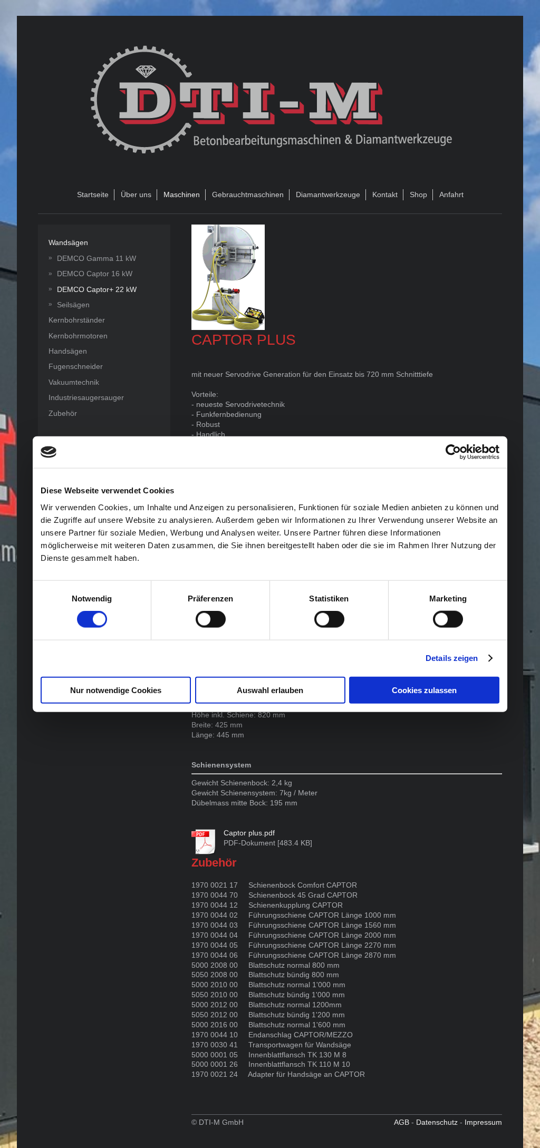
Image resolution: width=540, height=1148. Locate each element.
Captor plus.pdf (249, 833)
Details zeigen (452, 658)
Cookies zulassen (424, 689)
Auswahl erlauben (270, 689)
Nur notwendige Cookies (115, 689)
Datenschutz (437, 1122)
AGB (401, 1122)
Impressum (483, 1122)
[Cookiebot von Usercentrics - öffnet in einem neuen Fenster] (453, 452)
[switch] (211, 619)
